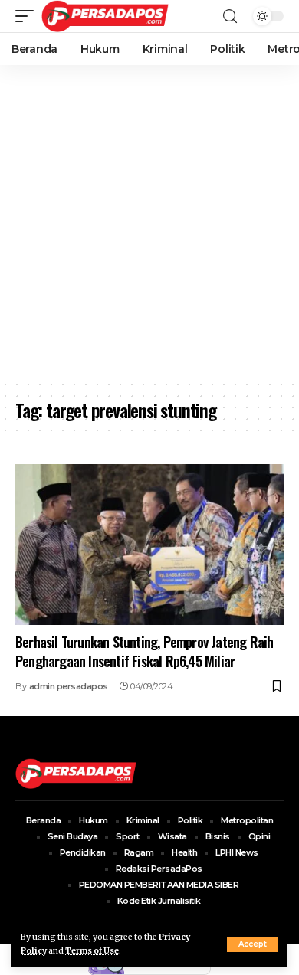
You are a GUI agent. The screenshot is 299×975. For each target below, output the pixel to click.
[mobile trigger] (28, 16)
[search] (230, 16)
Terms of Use (92, 951)
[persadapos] (105, 16)
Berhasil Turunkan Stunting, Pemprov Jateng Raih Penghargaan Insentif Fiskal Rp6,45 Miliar (144, 651)
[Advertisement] (149, 222)
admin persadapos (68, 686)
